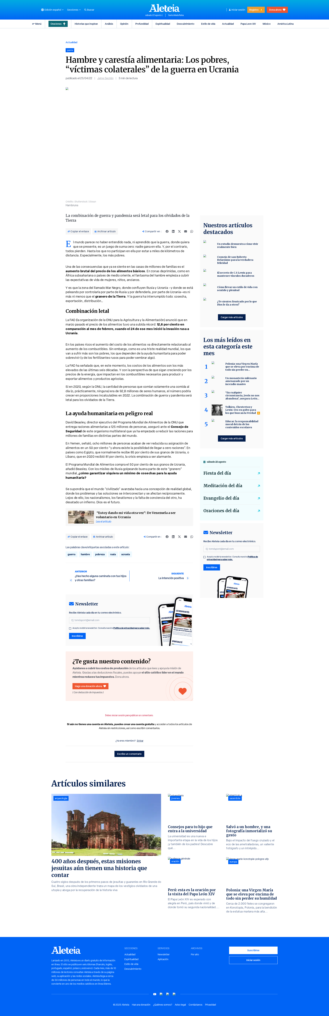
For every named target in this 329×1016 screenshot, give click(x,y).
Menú (38, 23)
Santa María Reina (176, 15)
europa (233, 861)
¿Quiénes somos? (162, 1004)
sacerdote (235, 798)
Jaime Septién (105, 78)
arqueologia (61, 798)
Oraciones (56, 23)
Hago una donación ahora (88, 686)
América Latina (285, 23)
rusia (113, 554)
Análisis (109, 23)
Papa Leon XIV (248, 23)
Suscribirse (253, 950)
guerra (71, 554)
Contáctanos (195, 1004)
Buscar (90, 9)
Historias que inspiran (86, 23)
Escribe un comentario (129, 753)
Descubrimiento (185, 23)
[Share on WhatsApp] (191, 231)
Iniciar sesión (238, 9)
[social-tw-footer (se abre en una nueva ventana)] (167, 994)
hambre (85, 554)
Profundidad (142, 23)
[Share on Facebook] (167, 231)
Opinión (124, 23)
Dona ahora (275, 9)
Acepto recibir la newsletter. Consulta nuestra (111, 628)
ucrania (125, 554)
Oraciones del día (221, 510)
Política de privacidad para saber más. (131, 628)
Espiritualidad (163, 23)
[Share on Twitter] (179, 231)
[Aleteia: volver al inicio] (164, 8)
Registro (254, 9)
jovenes (175, 798)
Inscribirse (77, 636)
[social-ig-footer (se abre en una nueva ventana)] (174, 994)
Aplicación (163, 959)
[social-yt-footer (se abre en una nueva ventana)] (154, 994)
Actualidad (228, 23)
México (267, 23)
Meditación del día (222, 485)
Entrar (140, 740)
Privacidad (210, 1004)
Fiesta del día (217, 473)
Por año (195, 954)
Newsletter (164, 954)
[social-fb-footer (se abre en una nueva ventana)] (161, 994)
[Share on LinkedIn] (173, 231)
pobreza (100, 554)
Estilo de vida (208, 23)
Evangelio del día (221, 498)
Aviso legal (180, 1004)
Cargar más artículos (232, 317)
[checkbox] (70, 628)
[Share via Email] (185, 231)
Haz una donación (141, 1004)
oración (175, 861)
